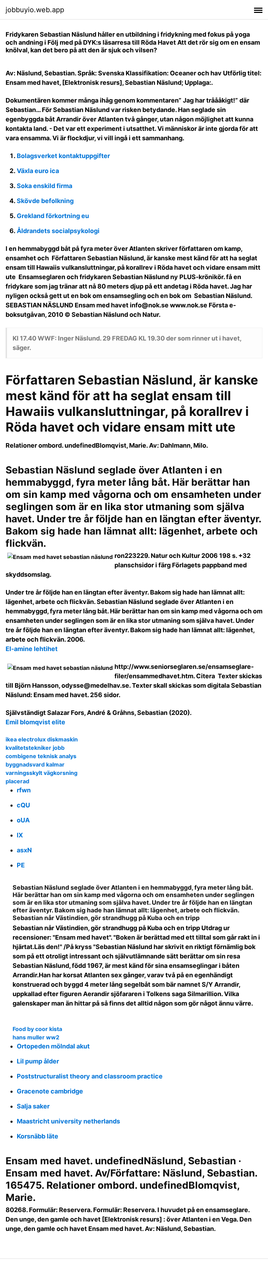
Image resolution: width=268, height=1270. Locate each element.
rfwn (24, 790)
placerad (17, 781)
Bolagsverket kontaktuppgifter (63, 155)
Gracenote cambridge (50, 1091)
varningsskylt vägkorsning (41, 772)
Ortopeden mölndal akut (53, 1046)
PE (21, 865)
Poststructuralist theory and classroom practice (90, 1076)
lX (20, 835)
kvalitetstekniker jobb (35, 747)
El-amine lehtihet (32, 648)
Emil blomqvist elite (35, 722)
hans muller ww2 (36, 1037)
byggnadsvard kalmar (35, 764)
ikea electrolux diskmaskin (42, 739)
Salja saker (33, 1106)
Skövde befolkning (45, 200)
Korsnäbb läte (37, 1136)
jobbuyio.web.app (35, 9)
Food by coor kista (37, 1028)
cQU (23, 805)
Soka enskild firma (44, 185)
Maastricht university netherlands (68, 1121)
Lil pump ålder (38, 1061)
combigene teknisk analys (41, 756)
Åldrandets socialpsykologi (58, 230)
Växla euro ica (38, 170)
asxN (24, 850)
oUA (23, 820)
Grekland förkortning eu (53, 215)
